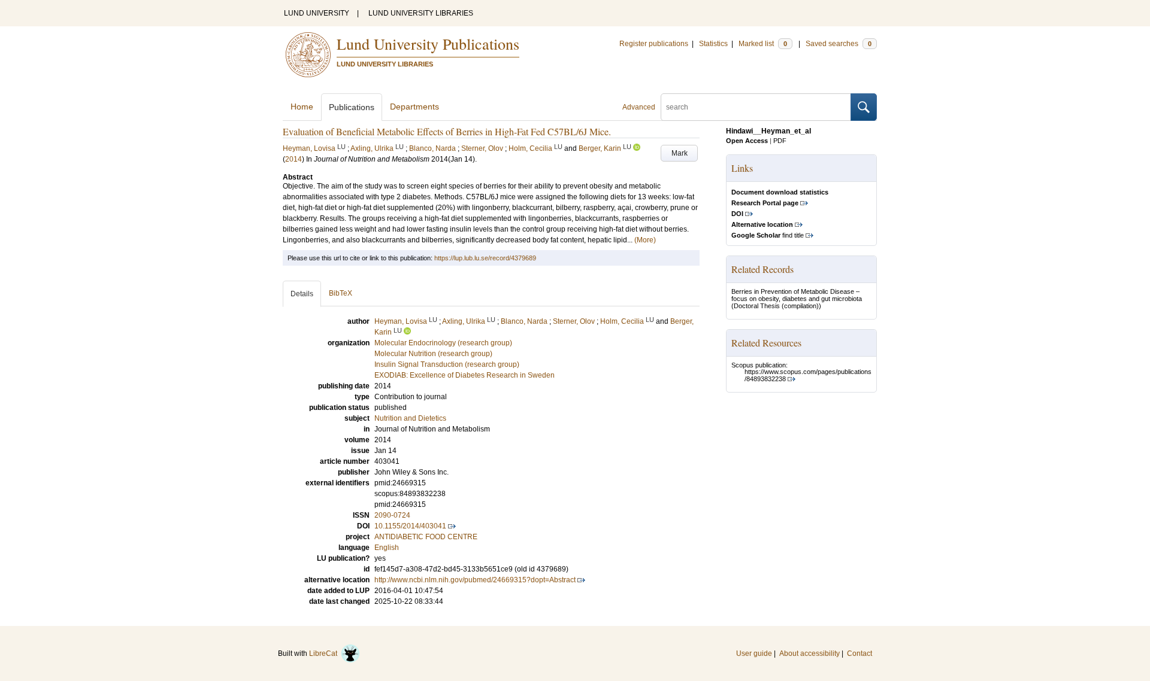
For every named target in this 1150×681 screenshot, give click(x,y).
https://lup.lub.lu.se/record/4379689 (485, 258)
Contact (859, 653)
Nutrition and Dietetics (410, 418)
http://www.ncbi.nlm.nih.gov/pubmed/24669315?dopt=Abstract (475, 580)
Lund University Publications (428, 44)
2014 (293, 159)
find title (767, 235)
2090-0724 (392, 515)
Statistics (713, 43)
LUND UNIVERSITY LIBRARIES (420, 13)
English (386, 547)
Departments (414, 106)
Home (301, 106)
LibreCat (325, 653)
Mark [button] (679, 153)
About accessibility (809, 653)
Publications (351, 107)
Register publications (653, 43)
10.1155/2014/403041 (410, 526)
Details (301, 294)
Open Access (747, 140)
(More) (645, 240)
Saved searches (838, 43)
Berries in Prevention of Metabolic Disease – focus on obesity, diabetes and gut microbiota (796, 295)
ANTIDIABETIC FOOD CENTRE (425, 537)
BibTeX (340, 293)
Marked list (763, 43)
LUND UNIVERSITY (316, 13)
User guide (754, 653)
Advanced (638, 107)
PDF (779, 140)
